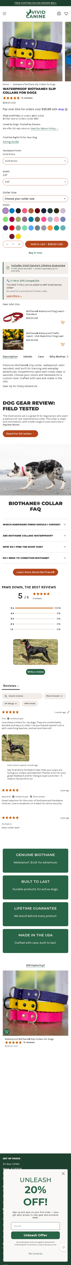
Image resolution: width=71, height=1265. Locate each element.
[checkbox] (30, 704)
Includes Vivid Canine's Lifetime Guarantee (38, 265)
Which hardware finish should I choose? (31, 524)
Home (6, 84)
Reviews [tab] (10, 686)
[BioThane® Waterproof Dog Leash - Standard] (13, 317)
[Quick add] (7, 1032)
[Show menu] (4, 14)
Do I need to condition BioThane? (26, 558)
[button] (35, 608)
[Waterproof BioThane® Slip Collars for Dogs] (35, 1003)
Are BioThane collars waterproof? (28, 535)
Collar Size (10, 192)
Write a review (35, 671)
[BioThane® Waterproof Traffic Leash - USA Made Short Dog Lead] (13, 339)
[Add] (62, 322)
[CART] (66, 14)
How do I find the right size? (23, 546)
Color (6, 204)
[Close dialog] (63, 1173)
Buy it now (35, 252)
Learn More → (14, 295)
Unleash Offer (35, 1235)
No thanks (35, 1253)
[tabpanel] (35, 764)
